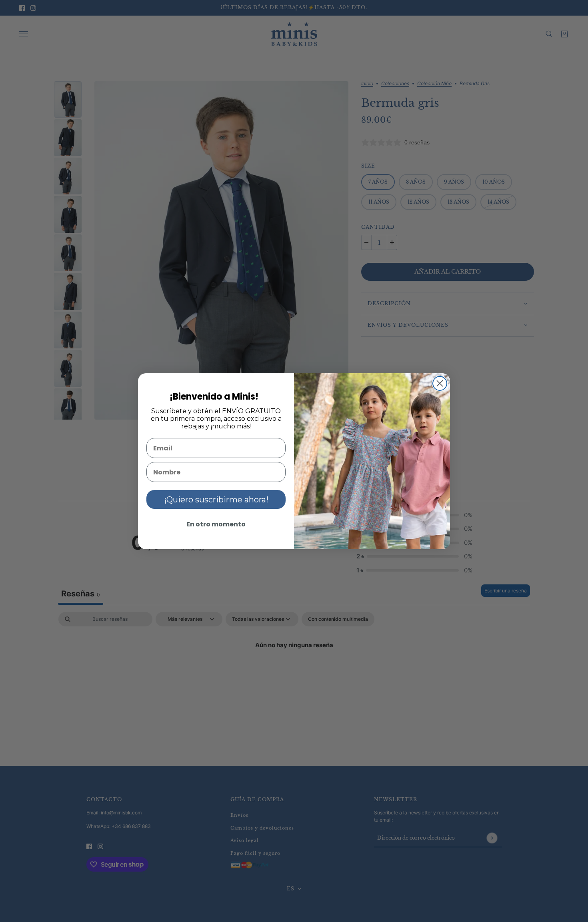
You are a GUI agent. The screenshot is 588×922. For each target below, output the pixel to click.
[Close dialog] (440, 383)
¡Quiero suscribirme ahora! (216, 499)
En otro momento (216, 524)
